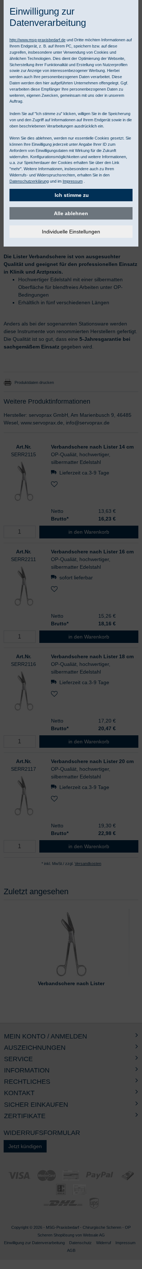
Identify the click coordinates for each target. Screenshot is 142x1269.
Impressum (73, 181)
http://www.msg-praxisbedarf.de (37, 40)
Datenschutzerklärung (29, 181)
